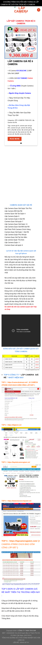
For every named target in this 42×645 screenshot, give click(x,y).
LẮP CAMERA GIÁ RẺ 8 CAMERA (20, 63)
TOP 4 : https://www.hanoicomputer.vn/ (16, 501)
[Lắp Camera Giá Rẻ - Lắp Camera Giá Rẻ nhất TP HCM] (20, 9)
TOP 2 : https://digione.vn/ (11, 425)
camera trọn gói (15, 128)
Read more (15, 139)
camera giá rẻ (15, 126)
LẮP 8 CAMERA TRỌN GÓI (23, 120)
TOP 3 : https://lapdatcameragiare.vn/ (16, 462)
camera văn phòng (26, 128)
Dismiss (38, 4)
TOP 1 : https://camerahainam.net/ (15, 382)
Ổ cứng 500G (15, 86)
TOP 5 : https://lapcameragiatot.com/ (19, 541)
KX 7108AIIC (22, 78)
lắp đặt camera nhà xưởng (22, 134)
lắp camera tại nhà (23, 132)
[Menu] (38, 10)
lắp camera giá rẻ (27, 130)
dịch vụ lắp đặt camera (14, 130)
